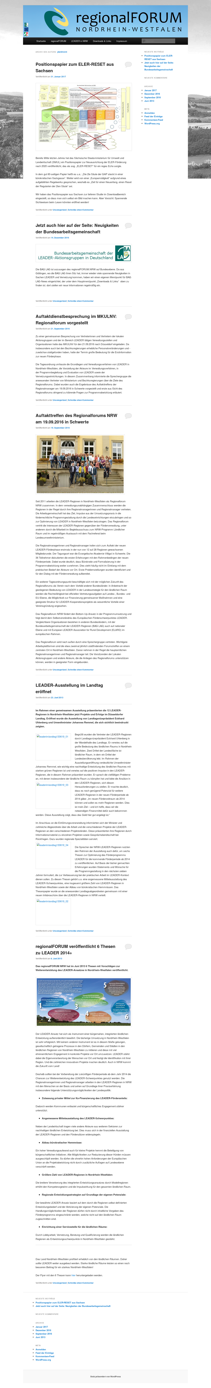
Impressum (121, 41)
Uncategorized (59, 209)
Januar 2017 (150, 90)
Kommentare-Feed (153, 119)
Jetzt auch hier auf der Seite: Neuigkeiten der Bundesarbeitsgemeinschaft (159, 66)
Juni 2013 (149, 100)
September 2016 (152, 97)
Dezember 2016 (152, 93)
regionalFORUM (58, 41)
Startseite (41, 41)
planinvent (62, 51)
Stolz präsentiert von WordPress (105, 1376)
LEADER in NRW (79, 41)
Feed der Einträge (153, 116)
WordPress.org (152, 123)
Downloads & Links (102, 41)
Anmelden (149, 112)
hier (73, 1275)
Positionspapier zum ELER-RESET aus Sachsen (60, 1302)
